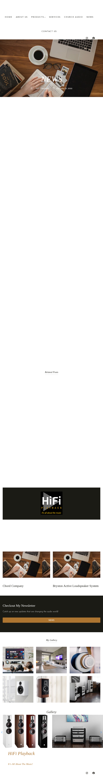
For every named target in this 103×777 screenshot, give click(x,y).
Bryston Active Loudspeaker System (76, 586)
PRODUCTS (37, 17)
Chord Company (13, 586)
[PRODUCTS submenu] (44, 17)
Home (8, 17)
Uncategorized (10, 582)
